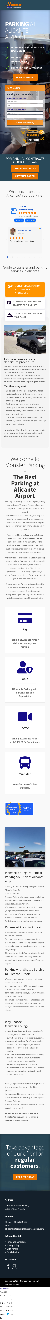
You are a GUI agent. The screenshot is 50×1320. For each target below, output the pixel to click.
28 (8, 1314)
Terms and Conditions (16, 1241)
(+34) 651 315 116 (19, 1222)
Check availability (25, 123)
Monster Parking (26, 209)
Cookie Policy (13, 1252)
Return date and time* (16, 110)
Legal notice (12, 1248)
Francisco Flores (24, 230)
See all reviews (19, 220)
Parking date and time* (17, 98)
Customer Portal (25, 176)
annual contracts (25, 168)
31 (1, 1318)
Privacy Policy (13, 1245)
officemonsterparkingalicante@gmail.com (24, 1228)
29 (10, 1314)
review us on (29, 220)
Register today (25, 1177)
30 (12, 1314)
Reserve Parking (25, 77)
